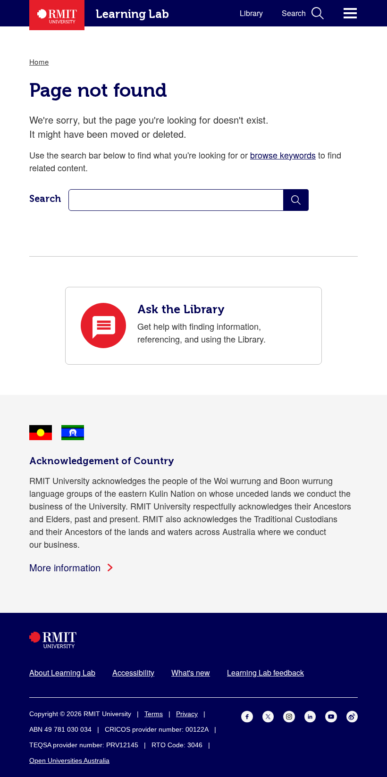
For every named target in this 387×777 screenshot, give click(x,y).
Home (39, 62)
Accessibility (133, 672)
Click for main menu (350, 13)
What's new (190, 672)
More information (65, 567)
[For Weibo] (352, 715)
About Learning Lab (62, 672)
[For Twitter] (268, 715)
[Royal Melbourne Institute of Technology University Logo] (193, 640)
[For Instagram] (289, 715)
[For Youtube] (331, 715)
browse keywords (283, 155)
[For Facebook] (247, 715)
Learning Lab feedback (265, 672)
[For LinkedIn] (310, 715)
